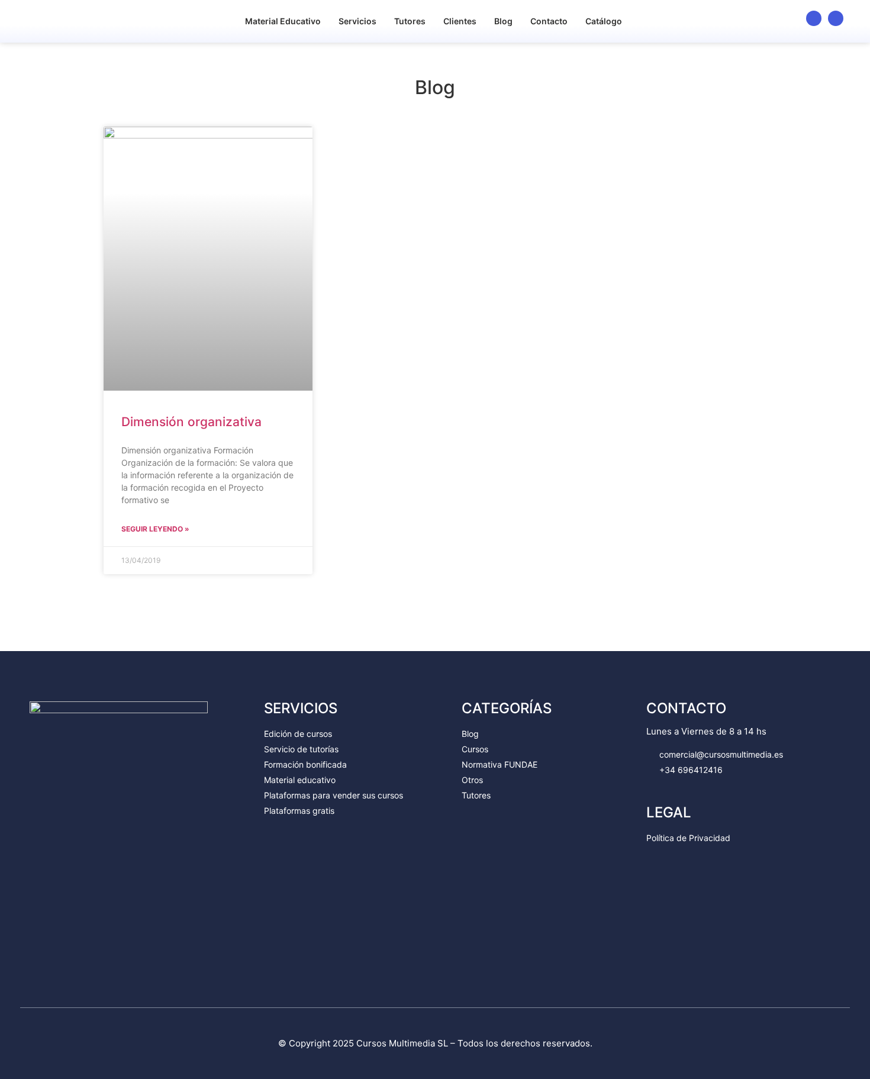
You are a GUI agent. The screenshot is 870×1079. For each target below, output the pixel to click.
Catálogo (603, 21)
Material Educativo (283, 21)
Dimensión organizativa (191, 421)
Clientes (459, 21)
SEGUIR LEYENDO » (155, 528)
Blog (503, 21)
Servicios (357, 21)
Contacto (549, 21)
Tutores (410, 21)
